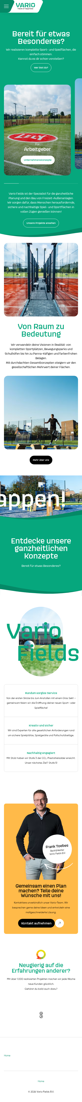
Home (7, 1055)
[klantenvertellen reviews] (41, 954)
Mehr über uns (41, 459)
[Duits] (25, 6)
